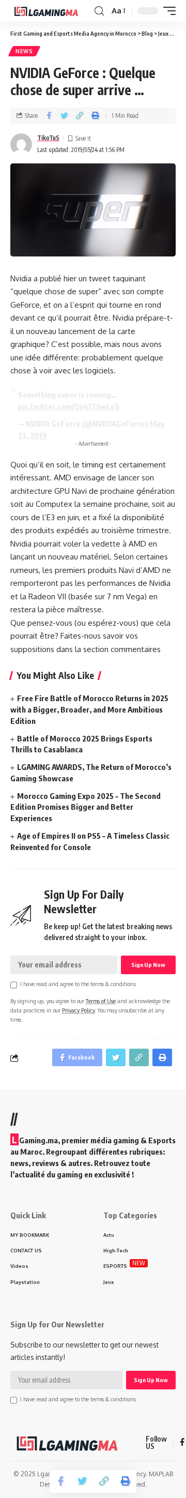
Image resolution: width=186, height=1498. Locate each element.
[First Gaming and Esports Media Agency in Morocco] (51, 11)
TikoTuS (48, 138)
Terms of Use (101, 1000)
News (24, 51)
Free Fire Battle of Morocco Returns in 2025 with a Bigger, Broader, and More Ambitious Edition (89, 709)
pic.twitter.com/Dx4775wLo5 (68, 406)
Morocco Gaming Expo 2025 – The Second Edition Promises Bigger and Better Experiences (85, 807)
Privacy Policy (78, 1010)
